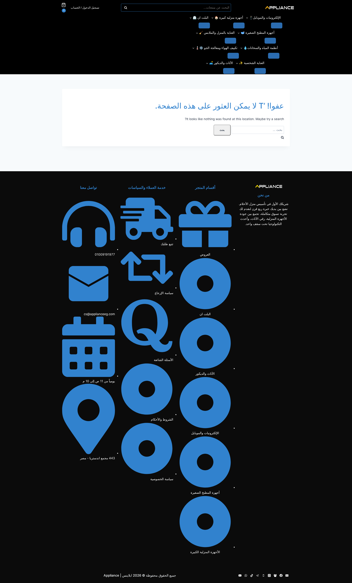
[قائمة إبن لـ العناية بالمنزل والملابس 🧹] (230, 41)
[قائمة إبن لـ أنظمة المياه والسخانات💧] (273, 56)
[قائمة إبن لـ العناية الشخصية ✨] (260, 71)
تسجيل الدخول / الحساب (85, 7)
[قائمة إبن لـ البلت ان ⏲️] (204, 25)
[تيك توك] (252, 575)
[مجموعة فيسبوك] (275, 575)
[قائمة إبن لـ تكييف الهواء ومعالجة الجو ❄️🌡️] (233, 56)
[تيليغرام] (258, 575)
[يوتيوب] (240, 575)
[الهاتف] (263, 575)
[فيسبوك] (281, 575)
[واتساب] (246, 575)
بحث (226, 7)
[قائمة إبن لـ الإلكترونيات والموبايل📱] (276, 25)
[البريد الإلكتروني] (287, 575)
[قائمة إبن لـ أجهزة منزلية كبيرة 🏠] (239, 25)
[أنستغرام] (269, 575)
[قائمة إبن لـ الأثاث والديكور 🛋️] (228, 71)
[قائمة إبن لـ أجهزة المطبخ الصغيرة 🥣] (270, 41)
